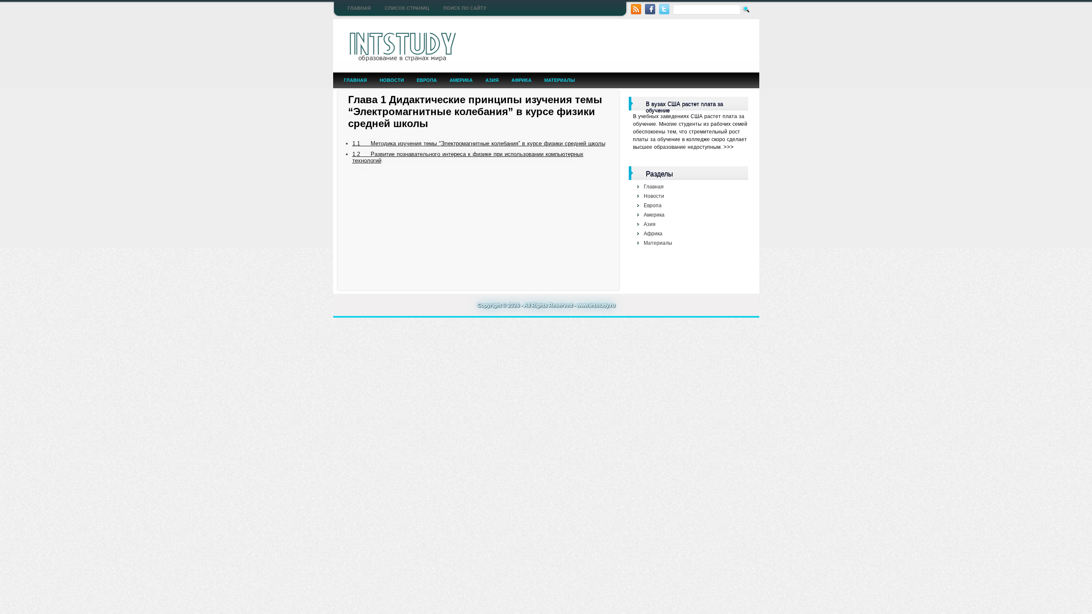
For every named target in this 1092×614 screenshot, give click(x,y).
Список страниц (407, 8)
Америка (461, 80)
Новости (392, 80)
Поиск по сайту (464, 8)
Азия (492, 80)
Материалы (559, 80)
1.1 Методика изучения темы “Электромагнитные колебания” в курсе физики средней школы (478, 143)
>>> (728, 147)
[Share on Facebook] (650, 8)
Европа (427, 80)
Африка (521, 80)
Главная (359, 8)
